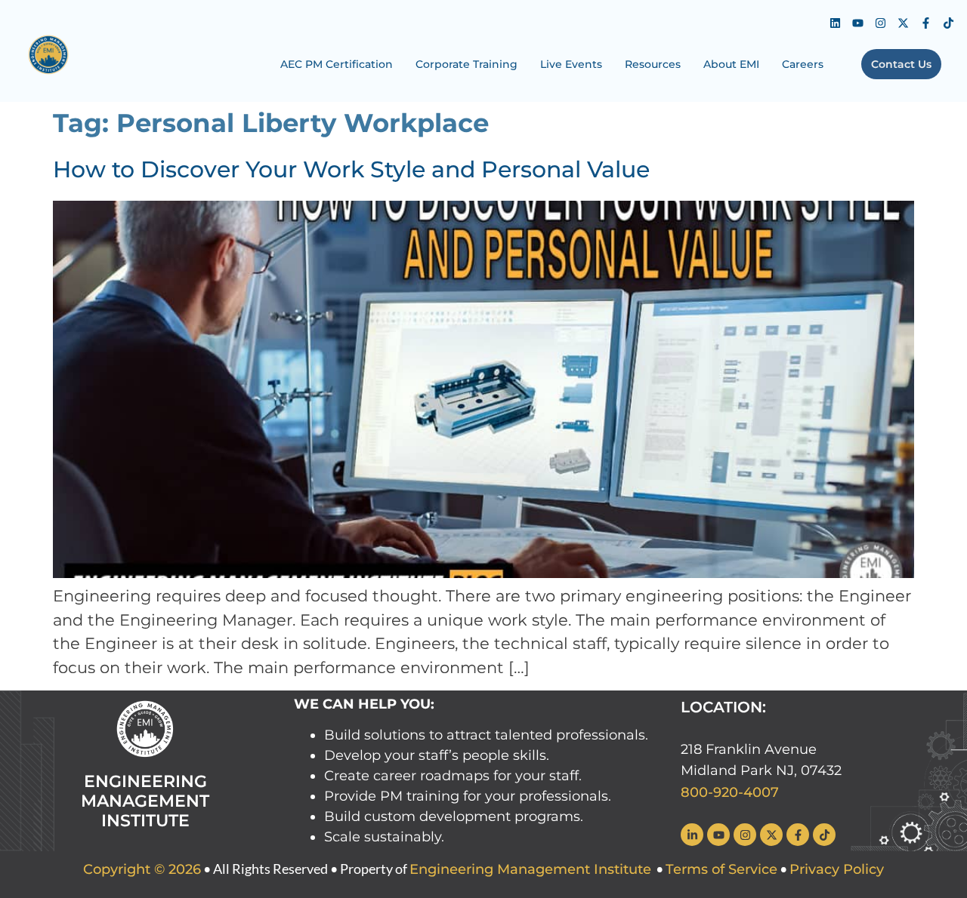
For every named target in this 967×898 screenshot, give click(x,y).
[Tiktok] (948, 22)
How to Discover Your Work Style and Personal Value (351, 169)
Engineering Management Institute (530, 869)
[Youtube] (857, 22)
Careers (802, 64)
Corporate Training (466, 64)
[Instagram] (880, 22)
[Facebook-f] (925, 22)
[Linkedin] (834, 22)
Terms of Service (721, 869)
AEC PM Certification (336, 64)
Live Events (571, 64)
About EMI (731, 64)
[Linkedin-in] (692, 834)
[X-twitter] (902, 22)
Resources (653, 64)
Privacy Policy (836, 869)
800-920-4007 (730, 792)
